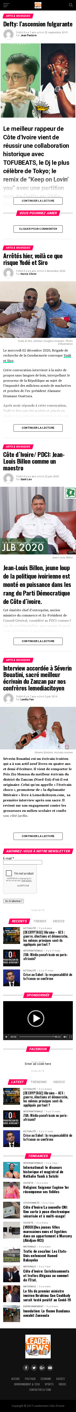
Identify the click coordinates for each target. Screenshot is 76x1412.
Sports (49, 1384)
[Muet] (65, 1037)
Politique (30, 1379)
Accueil (15, 1379)
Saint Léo (26, 479)
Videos (62, 1384)
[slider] (38, 1036)
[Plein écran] (70, 1037)
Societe (60, 1379)
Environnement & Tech (27, 1384)
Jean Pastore (28, 35)
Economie (46, 1379)
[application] (38, 1020)
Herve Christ (28, 274)
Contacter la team (40, 1390)
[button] (35, 1018)
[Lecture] (6, 1037)
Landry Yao (27, 699)
